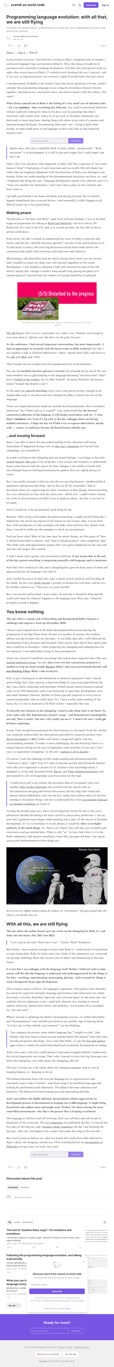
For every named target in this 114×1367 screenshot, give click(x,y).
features (20, 462)
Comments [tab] (13, 1187)
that (27, 462)
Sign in (105, 5)
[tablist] (18, 1187)
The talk (10, 333)
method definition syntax (21, 663)
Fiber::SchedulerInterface (83, 772)
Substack (43, 1361)
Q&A (24, 357)
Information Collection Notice (56, 1300)
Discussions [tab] (28, 1222)
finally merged (42, 583)
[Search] (73, 5)
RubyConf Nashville (59, 223)
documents (21, 739)
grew (33, 462)
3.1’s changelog (54, 1123)
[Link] (2, 213)
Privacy (61, 1347)
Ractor (57, 772)
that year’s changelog (67, 446)
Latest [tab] (17, 1222)
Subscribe (91, 5)
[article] (57, 1238)
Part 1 (10, 53)
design (10, 739)
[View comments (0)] (19, 45)
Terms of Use (70, 1297)
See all (12, 1305)
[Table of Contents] (3, 683)
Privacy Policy (78, 1300)
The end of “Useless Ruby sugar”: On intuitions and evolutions (38, 1231)
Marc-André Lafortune (33, 787)
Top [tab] (9, 1222)
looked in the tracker (26, 380)
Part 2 (21, 53)
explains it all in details (74, 752)
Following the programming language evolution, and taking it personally (43, 1257)
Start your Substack (49, 1354)
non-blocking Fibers (18, 671)
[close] (83, 1262)
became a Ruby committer (58, 1127)
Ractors (50, 667)
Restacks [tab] (25, 1187)
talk (13, 357)
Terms (69, 1347)
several (10, 462)
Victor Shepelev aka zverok (25, 36)
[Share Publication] (80, 5)
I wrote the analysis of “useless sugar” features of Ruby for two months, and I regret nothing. (43, 1239)
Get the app (70, 1354)
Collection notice (81, 1347)
